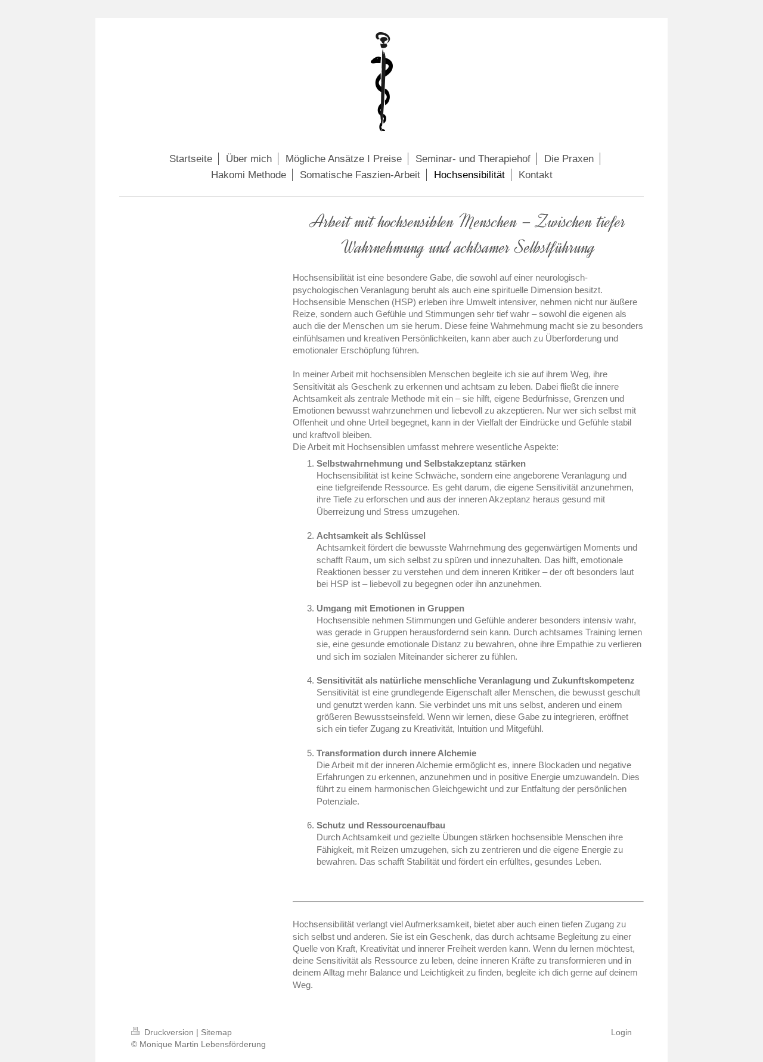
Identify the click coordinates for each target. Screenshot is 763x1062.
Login (621, 1032)
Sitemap (216, 1032)
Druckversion (169, 1032)
